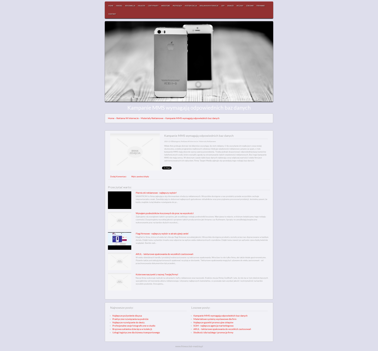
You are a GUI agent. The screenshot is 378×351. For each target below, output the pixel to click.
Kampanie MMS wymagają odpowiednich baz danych (192, 118)
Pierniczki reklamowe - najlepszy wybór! (156, 192)
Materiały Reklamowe (152, 118)
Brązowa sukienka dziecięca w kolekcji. (132, 329)
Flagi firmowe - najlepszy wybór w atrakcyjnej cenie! (162, 233)
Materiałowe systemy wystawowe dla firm (214, 319)
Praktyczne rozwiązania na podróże (130, 319)
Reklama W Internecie (127, 118)
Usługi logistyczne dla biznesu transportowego (136, 332)
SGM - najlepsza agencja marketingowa (213, 325)
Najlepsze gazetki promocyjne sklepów (213, 322)
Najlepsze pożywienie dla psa (127, 315)
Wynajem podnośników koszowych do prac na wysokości (165, 213)
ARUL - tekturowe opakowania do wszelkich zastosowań (164, 254)
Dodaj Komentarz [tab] (118, 176)
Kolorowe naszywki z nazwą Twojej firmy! (157, 274)
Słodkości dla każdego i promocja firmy (213, 332)
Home (111, 118)
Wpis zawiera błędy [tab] (140, 176)
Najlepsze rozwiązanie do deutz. (128, 322)
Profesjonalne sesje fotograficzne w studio (133, 325)
